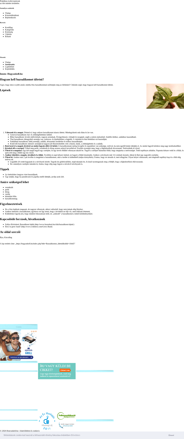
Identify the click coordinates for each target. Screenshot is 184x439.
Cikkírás (8, 34)
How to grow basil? (13, 227)
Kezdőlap (9, 27)
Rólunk (8, 36)
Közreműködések (12, 15)
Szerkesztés (10, 64)
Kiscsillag (8, 237)
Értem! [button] (171, 435)
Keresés (3, 23)
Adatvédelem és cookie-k (30, 431)
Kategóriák (9, 30)
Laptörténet (9, 67)
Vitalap (8, 13)
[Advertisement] (60, 45)
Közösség (9, 32)
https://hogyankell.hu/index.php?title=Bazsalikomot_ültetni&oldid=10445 (45, 244)
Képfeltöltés (10, 69)
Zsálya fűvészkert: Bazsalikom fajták (19, 224)
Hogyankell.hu (12, 431)
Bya (1, 237)
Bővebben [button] (75, 435)
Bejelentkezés (10, 18)
